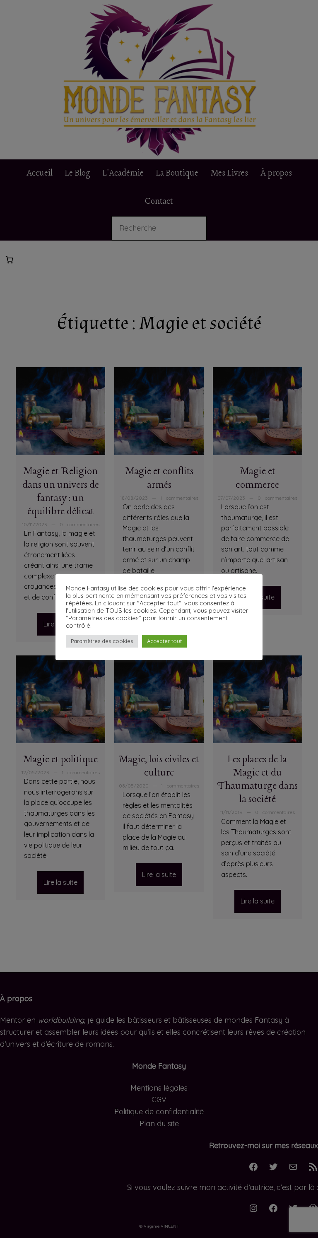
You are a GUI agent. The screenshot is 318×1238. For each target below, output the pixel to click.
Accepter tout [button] (164, 641)
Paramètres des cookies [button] (102, 641)
